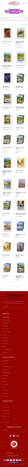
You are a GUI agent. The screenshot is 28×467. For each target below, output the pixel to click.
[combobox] (14, 18)
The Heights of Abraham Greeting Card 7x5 (20, 276)
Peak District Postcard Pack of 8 (21, 193)
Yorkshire (5, 352)
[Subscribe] (23, 307)
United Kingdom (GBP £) (13, 455)
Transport (5, 343)
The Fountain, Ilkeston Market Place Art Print (21, 214)
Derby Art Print (5, 234)
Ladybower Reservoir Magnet (20, 235)
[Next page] (22, 286)
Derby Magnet (5, 275)
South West (5, 340)
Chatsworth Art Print (20, 65)
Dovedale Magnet (6, 213)
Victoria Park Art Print (7, 127)
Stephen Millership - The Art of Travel (12, 464)
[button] (1, 3)
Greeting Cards (6, 372)
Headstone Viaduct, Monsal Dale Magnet (20, 108)
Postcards (5, 390)
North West (5, 328)
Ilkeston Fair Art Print (7, 41)
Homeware (5, 375)
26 (19, 286)
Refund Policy (6, 410)
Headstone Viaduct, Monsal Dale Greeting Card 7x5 (7, 171)
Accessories (5, 360)
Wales (4, 346)
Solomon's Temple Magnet (20, 256)
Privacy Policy (6, 407)
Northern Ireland (7, 331)
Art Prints (5, 363)
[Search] (25, 18)
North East (5, 325)
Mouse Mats (5, 384)
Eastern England (7, 320)
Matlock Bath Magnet (7, 147)
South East (5, 337)
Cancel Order (6, 422)
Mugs (4, 387)
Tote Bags (5, 396)
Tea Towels (5, 393)
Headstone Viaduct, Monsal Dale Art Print (7, 66)
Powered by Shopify (21, 464)
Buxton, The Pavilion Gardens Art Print (6, 193)
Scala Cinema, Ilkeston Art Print (6, 87)
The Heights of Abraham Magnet (19, 87)
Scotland (5, 334)
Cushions (5, 369)
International (6, 323)
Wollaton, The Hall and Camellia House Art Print (20, 42)
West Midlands (6, 349)
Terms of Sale (6, 413)
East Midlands (6, 317)
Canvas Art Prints (7, 366)
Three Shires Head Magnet (20, 148)
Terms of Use (6, 416)
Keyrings (5, 378)
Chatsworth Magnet (20, 127)
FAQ (4, 404)
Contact (5, 419)
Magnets (5, 381)
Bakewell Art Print (20, 170)
